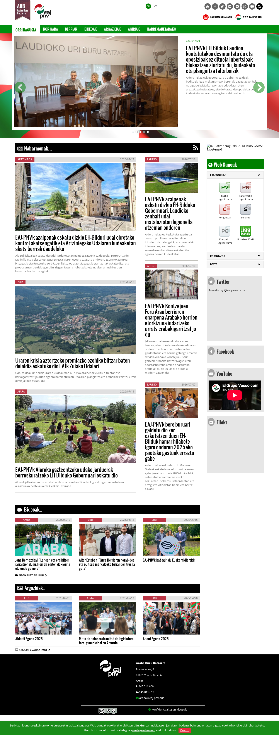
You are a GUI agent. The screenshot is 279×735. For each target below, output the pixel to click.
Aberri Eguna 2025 (156, 638)
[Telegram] (237, 6)
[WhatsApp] (245, 6)
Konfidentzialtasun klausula (169, 709)
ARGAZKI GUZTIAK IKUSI (33, 649)
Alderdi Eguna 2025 (29, 638)
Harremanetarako (161, 28)
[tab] (235, 174)
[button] (259, 6)
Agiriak (134, 28)
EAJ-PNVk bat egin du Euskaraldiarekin (169, 559)
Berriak (71, 28)
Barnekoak (217, 255)
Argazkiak (112, 28)
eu (148, 6)
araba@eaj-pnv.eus (151, 698)
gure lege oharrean (143, 730)
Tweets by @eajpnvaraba (227, 290)
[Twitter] (222, 6)
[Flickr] (230, 6)
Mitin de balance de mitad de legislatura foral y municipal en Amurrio (106, 640)
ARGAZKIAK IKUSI (37, 630)
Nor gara (50, 28)
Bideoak (90, 28)
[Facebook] (215, 6)
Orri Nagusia (25, 29)
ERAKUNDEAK (218, 174)
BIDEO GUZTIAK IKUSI (32, 575)
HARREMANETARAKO (220, 16)
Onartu (184, 730)
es (156, 6)
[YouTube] (207, 6)
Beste (213, 264)
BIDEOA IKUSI (30, 551)
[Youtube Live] (252, 6)
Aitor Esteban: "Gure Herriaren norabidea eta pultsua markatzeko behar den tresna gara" (107, 564)
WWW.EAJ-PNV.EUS (252, 16)
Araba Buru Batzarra (150, 663)
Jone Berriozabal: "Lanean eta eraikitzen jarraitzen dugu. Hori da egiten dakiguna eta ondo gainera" (42, 564)
